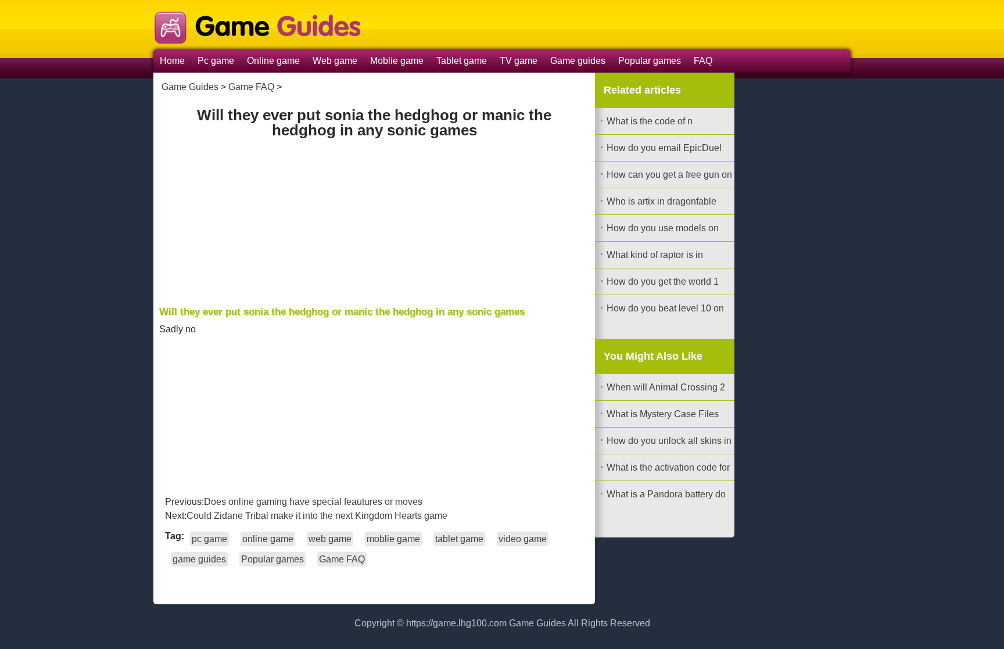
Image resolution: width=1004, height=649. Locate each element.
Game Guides (190, 87)
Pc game (216, 61)
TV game (518, 61)
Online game (273, 61)
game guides (199, 559)
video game (523, 539)
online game (267, 539)
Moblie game (397, 61)
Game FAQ (251, 87)
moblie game (393, 539)
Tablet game (461, 61)
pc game (209, 539)
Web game (335, 61)
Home (172, 61)
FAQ (703, 61)
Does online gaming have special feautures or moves (313, 502)
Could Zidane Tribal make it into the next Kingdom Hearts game (317, 516)
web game (330, 539)
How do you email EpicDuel (664, 148)
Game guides (577, 61)
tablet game (459, 539)
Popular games (649, 61)
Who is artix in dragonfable (661, 201)
